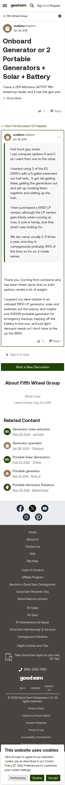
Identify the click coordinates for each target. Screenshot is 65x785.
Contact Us (32, 546)
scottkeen (19, 26)
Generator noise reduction (31, 429)
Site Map (32, 561)
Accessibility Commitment (36, 737)
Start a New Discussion (32, 367)
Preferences (18, 778)
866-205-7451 (35, 669)
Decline (37, 778)
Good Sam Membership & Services (32, 629)
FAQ (32, 553)
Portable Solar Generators (31, 457)
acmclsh (38, 434)
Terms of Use (36, 730)
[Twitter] (32, 508)
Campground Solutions (32, 636)
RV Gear (32, 615)
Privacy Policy (36, 708)
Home (32, 532)
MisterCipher (40, 490)
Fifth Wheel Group (16, 16)
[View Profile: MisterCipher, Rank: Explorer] (7, 487)
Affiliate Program (32, 577)
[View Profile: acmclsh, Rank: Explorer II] (7, 431)
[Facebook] (20, 508)
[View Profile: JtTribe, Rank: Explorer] (7, 459)
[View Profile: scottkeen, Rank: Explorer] (7, 28)
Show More (14, 98)
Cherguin (38, 448)
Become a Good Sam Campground (32, 584)
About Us (33, 539)
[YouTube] (44, 508)
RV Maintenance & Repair (32, 622)
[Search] (32, 5)
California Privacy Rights (36, 715)
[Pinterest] (38, 516)
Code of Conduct (32, 570)
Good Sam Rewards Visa (32, 591)
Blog (22, 688)
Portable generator (26, 471)
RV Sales (32, 607)
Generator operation (27, 443)
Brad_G (35, 476)
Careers (35, 688)
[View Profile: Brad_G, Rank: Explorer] (7, 473)
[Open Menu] (59, 16)
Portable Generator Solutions (33, 485)
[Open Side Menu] (5, 5)
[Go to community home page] (19, 5)
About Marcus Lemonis (32, 598)
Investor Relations (36, 722)
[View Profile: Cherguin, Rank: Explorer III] (7, 445)
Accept (53, 778)
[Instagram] (26, 516)
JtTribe (37, 462)
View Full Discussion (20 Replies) (26, 126)
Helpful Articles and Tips (32, 645)
